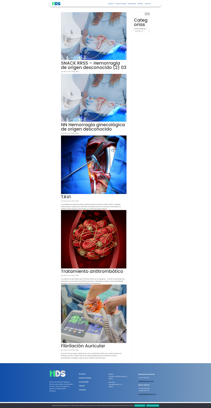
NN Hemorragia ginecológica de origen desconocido (93, 127)
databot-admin (67, 71)
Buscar (147, 14)
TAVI (66, 197)
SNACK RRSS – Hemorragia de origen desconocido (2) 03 (93, 65)
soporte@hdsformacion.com (147, 394)
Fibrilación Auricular (83, 346)
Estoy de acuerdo (140, 405)
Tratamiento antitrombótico (92, 271)
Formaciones (132, 3)
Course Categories (140, 28)
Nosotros (111, 3)
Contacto (148, 3)
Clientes (140, 3)
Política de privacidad (152, 405)
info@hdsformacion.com (146, 381)
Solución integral (121, 3)
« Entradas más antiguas (69, 360)
